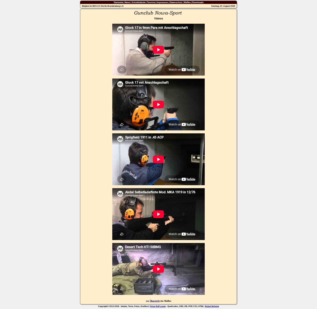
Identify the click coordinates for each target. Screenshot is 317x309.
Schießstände (138, 2)
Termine (151, 2)
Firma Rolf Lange (158, 306)
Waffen (187, 2)
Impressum (162, 2)
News (127, 2)
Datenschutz (176, 2)
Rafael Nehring (212, 306)
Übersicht (155, 301)
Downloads (198, 2)
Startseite (118, 2)
